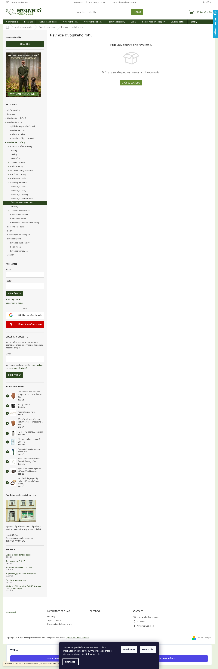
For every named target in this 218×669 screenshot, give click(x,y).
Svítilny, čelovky (17, 162)
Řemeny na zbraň (18, 218)
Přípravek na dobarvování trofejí (24, 222)
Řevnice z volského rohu (22, 202)
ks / (25, 44)
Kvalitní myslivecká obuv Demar (21, 573)
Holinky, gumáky (17, 134)
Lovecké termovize (19, 250)
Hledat (137, 12)
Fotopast (11, 114)
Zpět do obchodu (131, 82)
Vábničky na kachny (19, 194)
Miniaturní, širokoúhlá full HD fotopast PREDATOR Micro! (24, 587)
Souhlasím (147, 649)
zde (98, 654)
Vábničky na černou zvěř (22, 198)
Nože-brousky (16, 166)
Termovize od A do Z (15, 561)
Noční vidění (15, 246)
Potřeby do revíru (18, 178)
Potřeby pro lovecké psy (18, 234)
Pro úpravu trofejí (18, 174)
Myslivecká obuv (14, 122)
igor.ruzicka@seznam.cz (148, 617)
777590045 (142, 621)
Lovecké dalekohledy (20, 242)
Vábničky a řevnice (18, 182)
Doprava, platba (97, 2)
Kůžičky (14, 206)
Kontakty (78, 2)
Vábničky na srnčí (18, 186)
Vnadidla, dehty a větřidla (21, 170)
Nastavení (70, 661)
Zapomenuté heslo (14, 303)
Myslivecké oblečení (16, 118)
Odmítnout (129, 649)
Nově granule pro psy (16, 580)
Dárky (9, 230)
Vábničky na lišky (18, 190)
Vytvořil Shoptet (205, 637)
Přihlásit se (14, 293)
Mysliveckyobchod (145, 625)
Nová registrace (13, 299)
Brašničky (15, 158)
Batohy (14, 150)
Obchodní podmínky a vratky (124, 2)
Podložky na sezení (19, 214)
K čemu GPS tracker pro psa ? (20, 567)
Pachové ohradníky (15, 226)
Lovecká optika (14, 238)
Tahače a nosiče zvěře (20, 210)
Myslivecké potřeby (16, 142)
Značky (10, 254)
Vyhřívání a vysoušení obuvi (22, 126)
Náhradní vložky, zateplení (22, 138)
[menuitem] (12, 21)
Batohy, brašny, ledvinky (21, 146)
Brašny (14, 154)
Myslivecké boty (17, 130)
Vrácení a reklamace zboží (18, 555)
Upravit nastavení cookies (77, 637)
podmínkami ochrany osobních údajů (24, 367)
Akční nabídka (13, 110)
